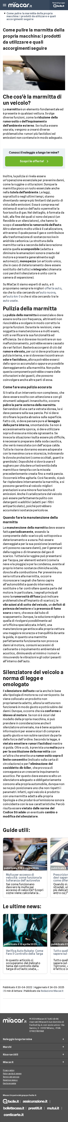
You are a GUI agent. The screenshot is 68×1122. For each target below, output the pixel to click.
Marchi (7, 1047)
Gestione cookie (9, 1083)
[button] (4, 5)
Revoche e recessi (10, 1080)
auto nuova (47, 292)
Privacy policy (8, 1070)
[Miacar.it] (20, 6)
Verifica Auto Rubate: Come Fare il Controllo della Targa (24, 952)
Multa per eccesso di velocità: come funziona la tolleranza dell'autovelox (24, 877)
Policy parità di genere (12, 1073)
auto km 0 (13, 296)
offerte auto (53, 288)
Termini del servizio (11, 1077)
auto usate (10, 300)
